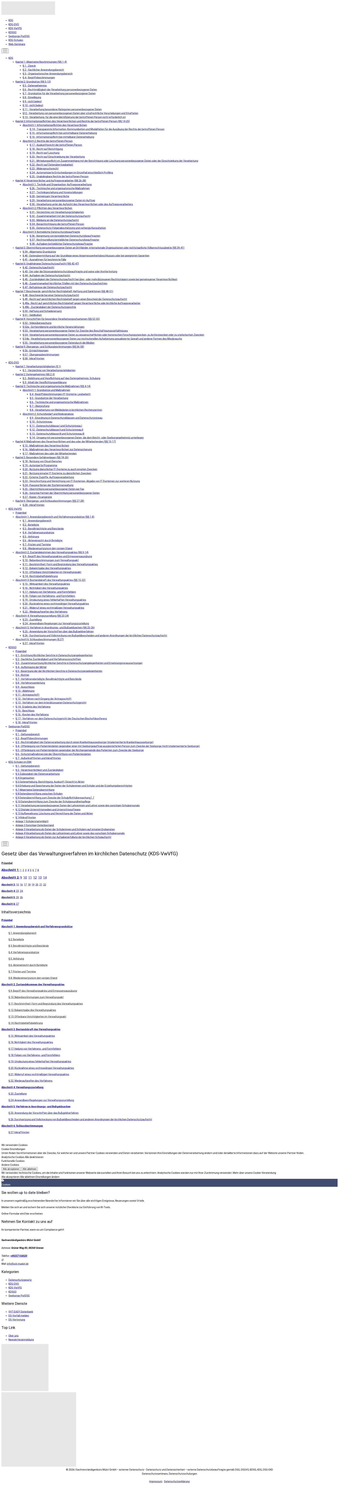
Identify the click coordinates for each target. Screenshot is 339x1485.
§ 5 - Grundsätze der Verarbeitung (49, 398)
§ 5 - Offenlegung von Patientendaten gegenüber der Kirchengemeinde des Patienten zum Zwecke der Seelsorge (80, 750)
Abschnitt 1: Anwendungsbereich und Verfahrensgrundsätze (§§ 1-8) (55, 516)
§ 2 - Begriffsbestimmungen (32, 738)
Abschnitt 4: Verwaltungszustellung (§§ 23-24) (42, 615)
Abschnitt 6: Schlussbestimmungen (22, 1125)
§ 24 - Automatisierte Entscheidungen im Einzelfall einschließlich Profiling (71, 172)
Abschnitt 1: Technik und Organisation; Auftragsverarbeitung (57, 184)
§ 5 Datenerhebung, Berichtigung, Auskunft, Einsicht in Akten (50, 781)
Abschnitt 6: (8, 903)
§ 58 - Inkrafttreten (33, 358)
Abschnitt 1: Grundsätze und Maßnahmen (46, 390)
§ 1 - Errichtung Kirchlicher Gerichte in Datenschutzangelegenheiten (54, 655)
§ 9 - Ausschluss (25, 687)
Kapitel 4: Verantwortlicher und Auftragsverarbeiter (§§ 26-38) (51, 180)
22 (44, 884)
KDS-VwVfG (15, 28)
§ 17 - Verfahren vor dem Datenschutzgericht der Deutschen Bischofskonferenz (61, 718)
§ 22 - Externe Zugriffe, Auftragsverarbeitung (48, 477)
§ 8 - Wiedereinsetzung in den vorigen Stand (47, 548)
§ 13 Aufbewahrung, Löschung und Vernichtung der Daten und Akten (54, 813)
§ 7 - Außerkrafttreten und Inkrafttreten (38, 758)
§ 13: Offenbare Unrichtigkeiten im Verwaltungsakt (37, 1016)
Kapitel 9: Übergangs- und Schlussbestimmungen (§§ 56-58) (50, 346)
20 (36, 884)
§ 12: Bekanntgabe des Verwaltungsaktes (32, 1010)
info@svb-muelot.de (17, 1263)
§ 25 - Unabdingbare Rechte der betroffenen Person (59, 176)
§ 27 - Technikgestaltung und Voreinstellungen (56, 192)
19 (33, 884)
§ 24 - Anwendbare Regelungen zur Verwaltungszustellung (56, 623)
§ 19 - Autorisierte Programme (40, 465)
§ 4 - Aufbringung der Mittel (31, 667)
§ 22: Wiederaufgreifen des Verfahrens (30, 1080)
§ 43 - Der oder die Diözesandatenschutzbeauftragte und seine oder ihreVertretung (70, 271)
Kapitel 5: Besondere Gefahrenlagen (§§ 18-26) (42, 457)
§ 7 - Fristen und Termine (37, 544)
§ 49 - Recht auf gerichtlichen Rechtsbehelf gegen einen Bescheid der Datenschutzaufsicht (75, 299)
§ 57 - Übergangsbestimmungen (41, 354)
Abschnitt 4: (8, 891)
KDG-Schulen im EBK (19, 762)
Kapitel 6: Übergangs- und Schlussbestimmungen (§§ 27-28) (50, 500)
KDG (10, 20)
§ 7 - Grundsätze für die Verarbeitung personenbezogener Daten (59, 93)
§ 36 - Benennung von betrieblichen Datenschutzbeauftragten (65, 235)
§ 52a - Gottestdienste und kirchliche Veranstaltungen (53, 326)
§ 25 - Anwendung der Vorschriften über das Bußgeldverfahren (58, 631)
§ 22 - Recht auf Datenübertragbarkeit (51, 164)
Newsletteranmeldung (21, 1339)
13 (40, 877)
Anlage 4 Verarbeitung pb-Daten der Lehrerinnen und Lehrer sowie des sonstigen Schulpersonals (70, 833)
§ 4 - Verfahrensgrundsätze (38, 532)
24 (21, 891)
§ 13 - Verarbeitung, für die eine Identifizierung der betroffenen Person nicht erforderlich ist (74, 117)
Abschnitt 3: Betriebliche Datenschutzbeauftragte (51, 232)
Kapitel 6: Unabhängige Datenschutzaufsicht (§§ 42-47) (47, 263)
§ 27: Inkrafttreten (18, 1132)
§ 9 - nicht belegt (32, 101)
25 (17, 897)
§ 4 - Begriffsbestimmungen (39, 77)
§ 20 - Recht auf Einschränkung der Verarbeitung (57, 156)
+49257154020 (18, 1255)
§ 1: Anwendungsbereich (22, 933)
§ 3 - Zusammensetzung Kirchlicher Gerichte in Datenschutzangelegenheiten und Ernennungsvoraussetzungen (79, 663)
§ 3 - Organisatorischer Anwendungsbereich (48, 73)
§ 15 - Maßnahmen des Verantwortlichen (46, 445)
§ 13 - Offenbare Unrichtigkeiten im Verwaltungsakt (52, 572)
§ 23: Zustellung (17, 1093)
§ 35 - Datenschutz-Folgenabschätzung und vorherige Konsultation (68, 228)
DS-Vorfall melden (18, 1315)
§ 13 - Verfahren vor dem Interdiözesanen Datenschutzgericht (51, 702)
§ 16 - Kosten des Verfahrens (32, 714)
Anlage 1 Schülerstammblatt (32, 821)
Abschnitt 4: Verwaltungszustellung (22, 1087)
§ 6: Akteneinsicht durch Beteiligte (27, 965)
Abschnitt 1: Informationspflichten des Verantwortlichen (55, 125)
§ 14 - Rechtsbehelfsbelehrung (40, 576)
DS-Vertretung (16, 1319)
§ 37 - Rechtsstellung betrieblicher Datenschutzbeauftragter (64, 239)
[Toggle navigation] (5, 51)
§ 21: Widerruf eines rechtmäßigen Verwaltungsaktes (38, 1074)
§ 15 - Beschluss (25, 710)
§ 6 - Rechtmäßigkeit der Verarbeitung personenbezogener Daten (60, 89)
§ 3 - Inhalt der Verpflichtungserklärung (45, 382)
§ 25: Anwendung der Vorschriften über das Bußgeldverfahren (43, 1112)
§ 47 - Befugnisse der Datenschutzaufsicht (47, 287)
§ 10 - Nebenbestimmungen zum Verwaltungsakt (51, 560)
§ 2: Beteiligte (16, 939)
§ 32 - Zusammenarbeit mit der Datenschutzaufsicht (60, 216)
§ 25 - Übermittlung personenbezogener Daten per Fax (53, 489)
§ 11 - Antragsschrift (27, 694)
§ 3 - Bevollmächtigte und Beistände (43, 528)
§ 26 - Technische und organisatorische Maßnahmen (60, 188)
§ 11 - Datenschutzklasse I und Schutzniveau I (56, 425)
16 (21, 884)
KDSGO (12, 32)
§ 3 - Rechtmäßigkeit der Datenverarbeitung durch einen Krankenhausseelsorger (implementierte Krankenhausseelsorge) (84, 742)
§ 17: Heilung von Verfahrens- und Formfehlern (34, 1048)
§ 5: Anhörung (16, 958)
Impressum (155, 1481)
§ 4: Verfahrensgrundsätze (23, 952)
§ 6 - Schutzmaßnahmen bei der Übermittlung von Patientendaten (53, 754)
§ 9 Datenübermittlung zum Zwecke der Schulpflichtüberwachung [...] (55, 797)
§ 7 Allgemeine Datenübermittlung (35, 789)
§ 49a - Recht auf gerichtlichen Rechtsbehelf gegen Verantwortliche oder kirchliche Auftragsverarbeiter (81, 303)
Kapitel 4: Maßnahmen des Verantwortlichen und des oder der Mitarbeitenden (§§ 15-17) (66, 441)
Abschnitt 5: (8, 897)
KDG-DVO (13, 24)
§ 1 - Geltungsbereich (28, 734)
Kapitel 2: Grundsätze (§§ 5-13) (33, 81)
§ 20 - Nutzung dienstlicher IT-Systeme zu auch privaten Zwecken (60, 469)
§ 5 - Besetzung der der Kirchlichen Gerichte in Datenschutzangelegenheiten (59, 671)
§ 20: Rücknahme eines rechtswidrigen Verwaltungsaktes (41, 1068)
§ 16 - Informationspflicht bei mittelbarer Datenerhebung (62, 137)
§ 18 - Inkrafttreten (26, 722)
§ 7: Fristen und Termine (22, 971)
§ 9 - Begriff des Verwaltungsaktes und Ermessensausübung (57, 556)
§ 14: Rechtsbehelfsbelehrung (25, 1023)
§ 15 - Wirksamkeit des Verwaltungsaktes (46, 584)
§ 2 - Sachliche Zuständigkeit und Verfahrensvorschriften (48, 659)
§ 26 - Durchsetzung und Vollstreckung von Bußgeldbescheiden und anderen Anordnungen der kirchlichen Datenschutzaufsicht (95, 635)
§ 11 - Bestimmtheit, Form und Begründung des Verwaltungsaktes (60, 564)
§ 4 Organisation (25, 778)
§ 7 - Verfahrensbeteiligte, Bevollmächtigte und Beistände (48, 679)
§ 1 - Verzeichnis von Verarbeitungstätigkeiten (49, 370)
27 (17, 903)
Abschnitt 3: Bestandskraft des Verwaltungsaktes (30, 1029)
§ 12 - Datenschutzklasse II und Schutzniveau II (56, 429)
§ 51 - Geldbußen (32, 315)
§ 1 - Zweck (29, 65)
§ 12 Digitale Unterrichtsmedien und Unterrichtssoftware (48, 809)
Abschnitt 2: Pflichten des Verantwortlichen (47, 208)
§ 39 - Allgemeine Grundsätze (39, 251)
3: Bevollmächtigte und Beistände (30, 945)
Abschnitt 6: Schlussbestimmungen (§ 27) (40, 639)
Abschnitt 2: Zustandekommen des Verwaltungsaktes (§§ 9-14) (52, 552)
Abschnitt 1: (10, 870)
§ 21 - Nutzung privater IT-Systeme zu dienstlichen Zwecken (57, 473)
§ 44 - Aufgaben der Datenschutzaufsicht (46, 275)
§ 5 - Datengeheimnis (35, 85)
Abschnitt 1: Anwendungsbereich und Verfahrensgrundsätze (36, 926)
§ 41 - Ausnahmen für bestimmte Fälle (44, 259)
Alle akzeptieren (11, 1169)
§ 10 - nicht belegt (33, 105)
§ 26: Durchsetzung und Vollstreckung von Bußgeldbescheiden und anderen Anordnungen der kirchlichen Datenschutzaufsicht (80, 1119)
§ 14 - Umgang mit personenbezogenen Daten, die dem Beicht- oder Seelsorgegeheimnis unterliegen (87, 437)
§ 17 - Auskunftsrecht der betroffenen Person (56, 144)
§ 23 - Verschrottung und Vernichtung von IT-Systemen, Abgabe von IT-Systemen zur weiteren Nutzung (81, 481)
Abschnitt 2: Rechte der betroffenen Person (48, 141)
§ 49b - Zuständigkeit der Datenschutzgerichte (49, 307)
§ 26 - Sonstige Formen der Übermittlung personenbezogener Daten (61, 493)
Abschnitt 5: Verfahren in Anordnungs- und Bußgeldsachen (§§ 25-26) (55, 627)
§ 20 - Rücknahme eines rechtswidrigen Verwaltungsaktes (56, 603)
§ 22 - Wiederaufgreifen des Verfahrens (45, 611)
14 (45, 877)
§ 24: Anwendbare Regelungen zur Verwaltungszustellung (41, 1100)
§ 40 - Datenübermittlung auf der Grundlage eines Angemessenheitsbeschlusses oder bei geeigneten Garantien (86, 255)
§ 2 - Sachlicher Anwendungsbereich (43, 69)
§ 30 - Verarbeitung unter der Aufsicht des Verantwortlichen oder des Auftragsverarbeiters (81, 204)
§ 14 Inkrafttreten (26, 817)
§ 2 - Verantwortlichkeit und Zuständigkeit (39, 770)
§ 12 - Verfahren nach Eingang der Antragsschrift (43, 698)
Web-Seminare (16, 44)
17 (25, 884)
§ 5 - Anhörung (31, 536)
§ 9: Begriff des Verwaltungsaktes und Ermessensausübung (42, 990)
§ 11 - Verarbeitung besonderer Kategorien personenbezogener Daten (62, 109)
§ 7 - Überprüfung (39, 406)
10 (25, 877)
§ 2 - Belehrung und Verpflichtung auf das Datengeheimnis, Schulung (61, 378)
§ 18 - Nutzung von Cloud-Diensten (42, 461)
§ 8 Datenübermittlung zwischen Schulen (39, 793)
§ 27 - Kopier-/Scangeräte (37, 497)
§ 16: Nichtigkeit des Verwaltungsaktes (30, 1042)
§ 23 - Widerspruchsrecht (44, 168)
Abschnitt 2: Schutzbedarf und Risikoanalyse (48, 414)
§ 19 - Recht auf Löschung (45, 152)
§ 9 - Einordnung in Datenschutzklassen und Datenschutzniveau (66, 417)
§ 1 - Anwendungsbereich (37, 520)
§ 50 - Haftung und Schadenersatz (42, 311)
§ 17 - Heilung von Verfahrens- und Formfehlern (49, 591)
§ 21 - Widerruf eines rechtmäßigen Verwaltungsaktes (53, 607)
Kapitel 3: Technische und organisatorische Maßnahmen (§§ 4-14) (53, 386)
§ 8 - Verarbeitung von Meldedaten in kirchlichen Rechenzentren (66, 409)
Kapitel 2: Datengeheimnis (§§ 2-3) (35, 374)
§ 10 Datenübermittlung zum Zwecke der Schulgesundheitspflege (53, 801)
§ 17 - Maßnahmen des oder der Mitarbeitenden (50, 453)
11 (30, 877)
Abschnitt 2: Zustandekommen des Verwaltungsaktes (32, 984)
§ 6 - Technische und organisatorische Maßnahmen (59, 402)
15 (17, 884)
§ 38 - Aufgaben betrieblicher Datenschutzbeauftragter (61, 243)
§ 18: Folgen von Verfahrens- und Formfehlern (34, 1055)
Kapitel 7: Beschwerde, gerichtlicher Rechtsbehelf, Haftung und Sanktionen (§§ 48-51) (64, 291)
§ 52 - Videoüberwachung (37, 323)
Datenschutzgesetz (20, 1279)
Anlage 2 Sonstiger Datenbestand (35, 825)
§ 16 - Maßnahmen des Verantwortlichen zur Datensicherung (57, 449)
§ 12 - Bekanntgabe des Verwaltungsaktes (47, 568)
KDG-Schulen (15, 40)
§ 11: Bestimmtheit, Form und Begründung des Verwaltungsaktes (45, 1003)
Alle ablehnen (29, 1169)
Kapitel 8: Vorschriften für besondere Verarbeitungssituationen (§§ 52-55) (58, 318)
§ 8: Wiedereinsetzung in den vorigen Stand (32, 978)
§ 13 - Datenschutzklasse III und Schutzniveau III (57, 433)
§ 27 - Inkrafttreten (33, 643)
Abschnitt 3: (8, 884)
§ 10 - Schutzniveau (41, 421)
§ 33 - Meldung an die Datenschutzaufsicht (54, 220)
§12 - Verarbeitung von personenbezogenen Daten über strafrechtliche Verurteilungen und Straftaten (80, 113)
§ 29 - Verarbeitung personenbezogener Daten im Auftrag (62, 200)
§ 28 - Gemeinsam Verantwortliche (49, 196)
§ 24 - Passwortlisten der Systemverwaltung (48, 485)
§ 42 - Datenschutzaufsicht (38, 267)
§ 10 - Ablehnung (25, 690)
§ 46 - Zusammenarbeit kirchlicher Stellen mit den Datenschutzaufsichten (65, 283)
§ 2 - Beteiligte (31, 524)
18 (29, 884)
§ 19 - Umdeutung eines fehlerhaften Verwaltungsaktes (54, 599)
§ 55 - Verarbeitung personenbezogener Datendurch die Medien (58, 342)
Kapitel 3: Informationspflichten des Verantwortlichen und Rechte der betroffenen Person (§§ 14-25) (73, 121)
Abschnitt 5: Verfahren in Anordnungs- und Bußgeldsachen (35, 1106)
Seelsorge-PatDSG (19, 36)
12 (35, 877)
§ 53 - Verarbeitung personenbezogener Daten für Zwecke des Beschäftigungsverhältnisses (75, 330)
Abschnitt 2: (10, 877)
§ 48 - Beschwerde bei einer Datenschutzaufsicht (51, 295)
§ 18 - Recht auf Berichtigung (46, 149)
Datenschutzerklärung (177, 1481)
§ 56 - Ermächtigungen (35, 350)
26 (21, 897)
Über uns (13, 1335)
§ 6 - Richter (22, 675)
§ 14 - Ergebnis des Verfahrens (33, 706)
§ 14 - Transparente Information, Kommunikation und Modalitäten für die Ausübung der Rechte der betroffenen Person (97, 129)
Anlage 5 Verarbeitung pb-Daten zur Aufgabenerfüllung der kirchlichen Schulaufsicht (63, 837)
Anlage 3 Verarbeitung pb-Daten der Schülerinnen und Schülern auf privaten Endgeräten (65, 829)
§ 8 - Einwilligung (32, 97)
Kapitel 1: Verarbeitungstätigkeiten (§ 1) (38, 366)
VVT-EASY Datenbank (20, 1311)
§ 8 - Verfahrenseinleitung (30, 682)
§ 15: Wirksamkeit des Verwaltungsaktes (31, 1035)
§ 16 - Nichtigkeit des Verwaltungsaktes (45, 588)
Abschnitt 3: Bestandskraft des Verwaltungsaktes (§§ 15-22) (50, 580)
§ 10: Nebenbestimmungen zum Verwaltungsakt (36, 997)
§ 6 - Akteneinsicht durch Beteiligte (43, 540)
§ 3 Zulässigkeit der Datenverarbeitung (38, 773)
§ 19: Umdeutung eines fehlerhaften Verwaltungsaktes (39, 1061)
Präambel (21, 512)
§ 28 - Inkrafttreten (33, 505)
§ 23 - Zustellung (32, 619)
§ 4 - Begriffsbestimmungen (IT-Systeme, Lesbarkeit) (60, 394)
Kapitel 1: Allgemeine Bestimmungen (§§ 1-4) (41, 61)
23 (17, 891)
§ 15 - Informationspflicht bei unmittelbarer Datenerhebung (63, 133)
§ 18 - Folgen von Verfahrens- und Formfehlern (49, 596)
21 (40, 884)
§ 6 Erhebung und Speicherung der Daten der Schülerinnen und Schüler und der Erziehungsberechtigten (74, 785)
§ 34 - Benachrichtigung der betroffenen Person (57, 224)
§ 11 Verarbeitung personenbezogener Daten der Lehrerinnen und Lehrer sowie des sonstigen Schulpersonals (78, 805)
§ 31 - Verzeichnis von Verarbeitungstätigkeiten (57, 212)
